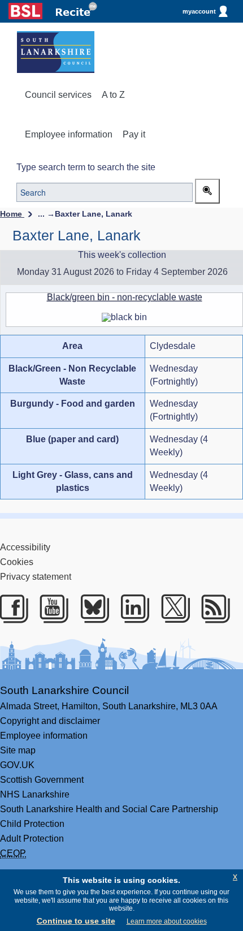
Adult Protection (32, 838)
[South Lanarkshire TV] (52, 608)
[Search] (207, 191)
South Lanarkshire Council (64, 690)
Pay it (134, 134)
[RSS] (214, 608)
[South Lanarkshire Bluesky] (93, 608)
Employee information (68, 134)
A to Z (113, 95)
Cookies (16, 562)
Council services (58, 95)
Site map (18, 750)
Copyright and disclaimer (50, 721)
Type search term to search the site (85, 167)
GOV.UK (17, 765)
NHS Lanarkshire (35, 794)
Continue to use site (76, 920)
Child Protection (32, 824)
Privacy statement (35, 576)
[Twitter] (174, 608)
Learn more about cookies (167, 921)
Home (12, 213)
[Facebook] (12, 608)
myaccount (199, 11)
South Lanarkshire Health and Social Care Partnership (109, 809)
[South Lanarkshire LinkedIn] (133, 608)
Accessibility (25, 547)
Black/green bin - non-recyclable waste (124, 297)
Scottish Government (42, 780)
